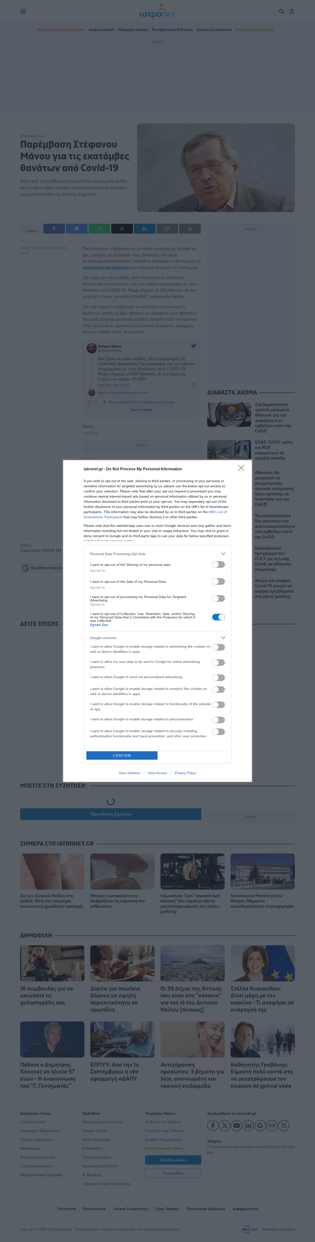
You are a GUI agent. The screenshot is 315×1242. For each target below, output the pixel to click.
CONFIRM (122, 755)
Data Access (157, 773)
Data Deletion (129, 773)
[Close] (242, 469)
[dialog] (157, 621)
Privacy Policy (185, 773)
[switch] (218, 564)
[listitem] (157, 553)
